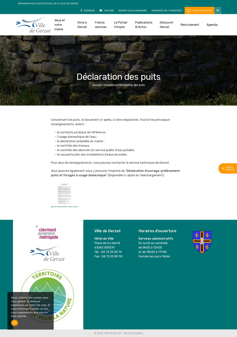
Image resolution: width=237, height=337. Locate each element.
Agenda (212, 24)
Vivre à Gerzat (82, 25)
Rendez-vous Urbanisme (133, 10)
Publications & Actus (143, 25)
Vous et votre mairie (59, 25)
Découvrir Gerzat (166, 25)
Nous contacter (202, 10)
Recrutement (190, 24)
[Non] (49, 311)
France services (100, 25)
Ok (14, 322)
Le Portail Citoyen (120, 25)
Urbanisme (110, 85)
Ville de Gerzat (33, 25)
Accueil (96, 85)
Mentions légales (133, 333)
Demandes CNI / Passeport (167, 10)
